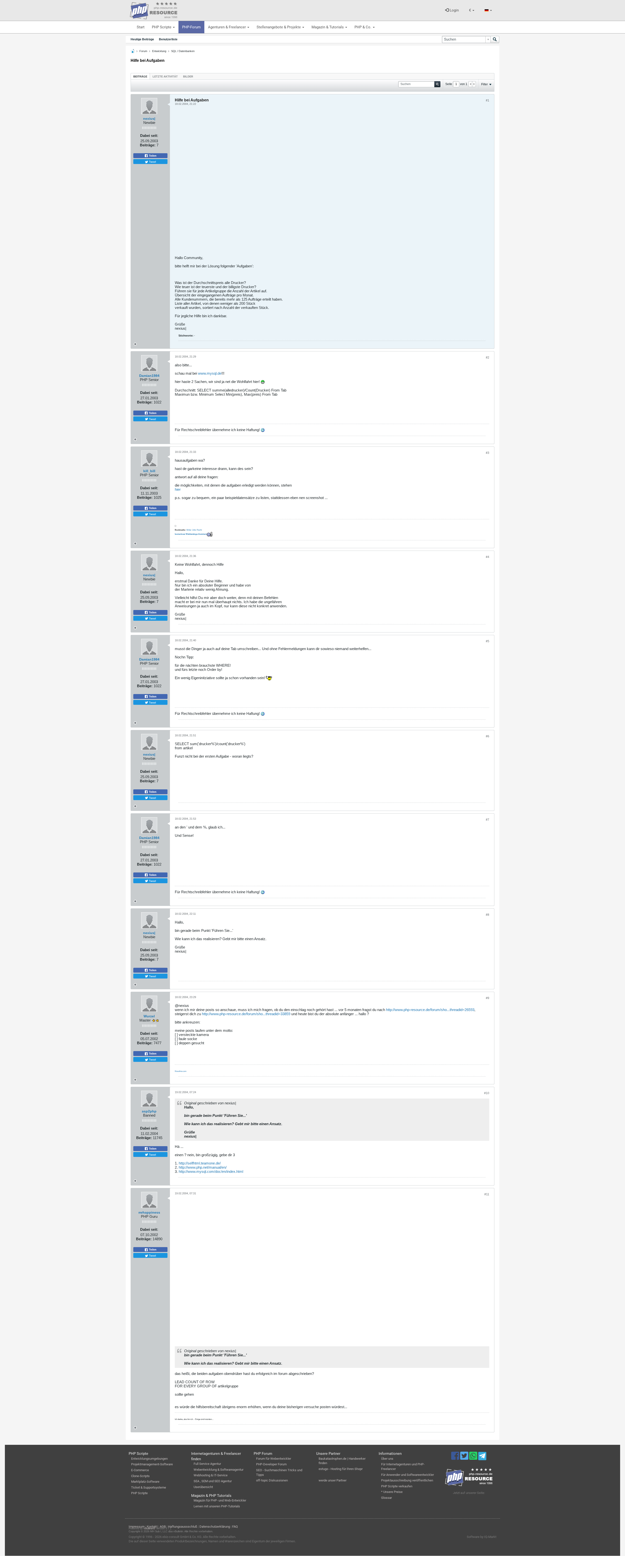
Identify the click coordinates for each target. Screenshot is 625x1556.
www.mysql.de (209, 373)
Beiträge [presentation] (140, 76)
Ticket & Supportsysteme (148, 1487)
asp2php (149, 1111)
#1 (487, 100)
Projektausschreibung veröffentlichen (407, 1480)
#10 (486, 1093)
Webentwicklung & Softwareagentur (218, 1469)
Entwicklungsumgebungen (149, 1458)
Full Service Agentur (207, 1464)
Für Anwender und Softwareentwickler (407, 1475)
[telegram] (482, 1457)
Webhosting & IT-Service (211, 1475)
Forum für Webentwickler (273, 1458)
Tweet (152, 161)
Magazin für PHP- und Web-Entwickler (220, 1500)
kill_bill (149, 471)
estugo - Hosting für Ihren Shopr (341, 1469)
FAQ (235, 1526)
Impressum (137, 1526)
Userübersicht (203, 1487)
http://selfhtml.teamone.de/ (200, 1163)
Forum (143, 51)
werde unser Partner (332, 1480)
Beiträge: (148, 145)
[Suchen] (494, 39)
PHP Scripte (162, 27)
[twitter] (464, 1458)
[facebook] (455, 1458)
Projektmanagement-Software (152, 1464)
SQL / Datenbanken (183, 51)
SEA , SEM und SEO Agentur (213, 1481)
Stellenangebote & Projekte (279, 27)
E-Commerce (140, 1470)
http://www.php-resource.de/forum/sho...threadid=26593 (430, 1010)
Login (454, 10)
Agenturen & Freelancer (227, 27)
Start (141, 27)
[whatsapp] (473, 1458)
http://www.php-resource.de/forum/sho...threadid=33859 (246, 1014)
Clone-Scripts (140, 1476)
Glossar (386, 1498)
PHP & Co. (363, 27)
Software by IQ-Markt (481, 1537)
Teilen (152, 155)
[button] (471, 10)
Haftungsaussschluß (182, 1526)
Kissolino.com (181, 1071)
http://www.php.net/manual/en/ (203, 1167)
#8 (487, 914)
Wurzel (149, 1016)
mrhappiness (149, 1212)
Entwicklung (159, 51)
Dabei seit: (149, 135)
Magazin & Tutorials (328, 27)
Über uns (387, 1458)
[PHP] (153, 10)
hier (178, 489)
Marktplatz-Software (145, 1481)
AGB (163, 1526)
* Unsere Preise (392, 1492)
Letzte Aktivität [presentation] (165, 76)
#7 (487, 819)
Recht (199, 530)
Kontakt (152, 1526)
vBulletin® (149, 1528)
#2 (487, 357)
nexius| (149, 118)
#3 (487, 453)
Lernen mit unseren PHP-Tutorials (217, 1506)
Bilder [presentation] (188, 76)
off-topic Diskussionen (272, 1480)
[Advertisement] (321, 182)
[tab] (140, 76)
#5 (487, 641)
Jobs (194, 530)
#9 (487, 998)
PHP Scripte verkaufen (396, 1486)
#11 (486, 1194)
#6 (487, 736)
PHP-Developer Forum (271, 1464)
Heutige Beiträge (142, 39)
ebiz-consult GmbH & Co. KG (181, 1537)
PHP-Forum (191, 27)
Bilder (189, 530)
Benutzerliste (168, 39)
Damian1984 (149, 376)
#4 (487, 557)
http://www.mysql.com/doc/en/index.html (211, 1171)
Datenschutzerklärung (214, 1526)
